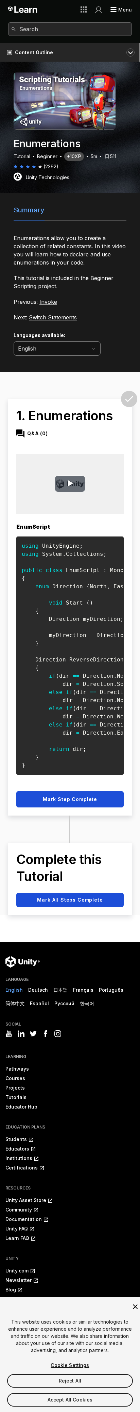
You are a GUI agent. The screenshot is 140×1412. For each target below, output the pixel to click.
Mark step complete (70, 799)
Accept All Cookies (70, 1400)
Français (83, 990)
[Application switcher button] (83, 9)
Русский (64, 1003)
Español (39, 1003)
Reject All (70, 1381)
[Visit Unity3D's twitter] (33, 1033)
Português (111, 990)
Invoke (48, 301)
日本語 (60, 990)
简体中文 (14, 1003)
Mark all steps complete (70, 900)
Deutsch (38, 990)
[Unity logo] (22, 962)
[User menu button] (98, 9)
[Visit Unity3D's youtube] (8, 1033)
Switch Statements (53, 317)
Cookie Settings (70, 1365)
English (14, 990)
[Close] (135, 1306)
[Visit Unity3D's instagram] (57, 1033)
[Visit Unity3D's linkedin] (21, 1033)
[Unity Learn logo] (23, 9)
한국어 (87, 1003)
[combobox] (70, 29)
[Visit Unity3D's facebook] (45, 1033)
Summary (29, 210)
